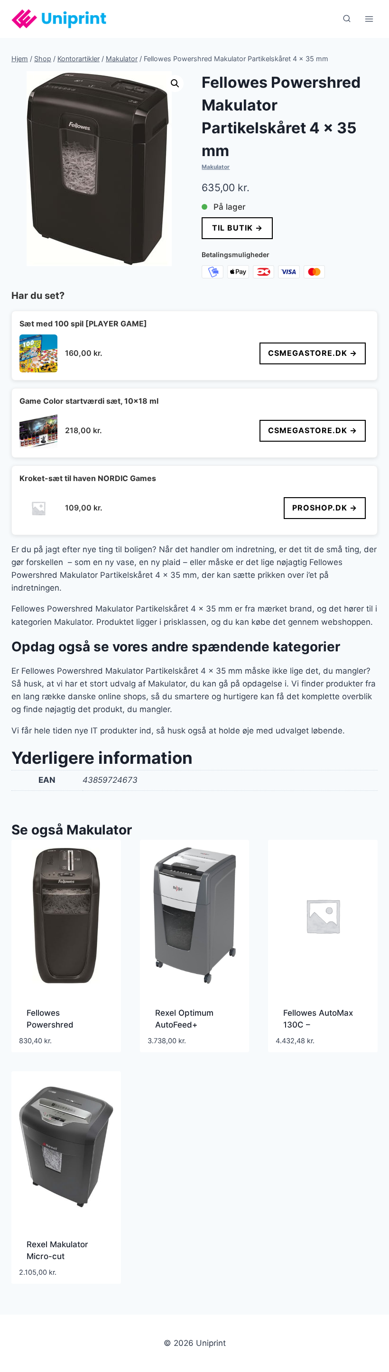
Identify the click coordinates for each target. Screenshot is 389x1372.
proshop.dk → (324, 507)
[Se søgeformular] (346, 19)
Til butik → (237, 227)
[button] (175, 83)
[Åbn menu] (369, 18)
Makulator (216, 166)
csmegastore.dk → (312, 353)
